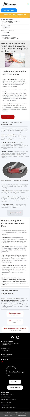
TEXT (3, 32)
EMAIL (7, 32)
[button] (28, 4)
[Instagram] (17, 337)
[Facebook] (12, 337)
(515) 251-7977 (6, 27)
